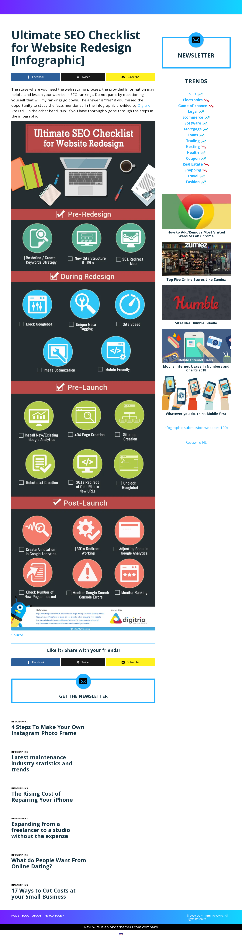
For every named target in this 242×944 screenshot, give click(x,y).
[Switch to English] (121, 934)
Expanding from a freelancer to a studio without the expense (40, 830)
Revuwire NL (196, 442)
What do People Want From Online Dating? (48, 863)
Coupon (193, 158)
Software (193, 123)
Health (193, 152)
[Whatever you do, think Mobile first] (196, 392)
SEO (192, 94)
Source (17, 635)
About (198, 5)
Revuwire (29, 5)
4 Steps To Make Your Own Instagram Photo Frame (47, 730)
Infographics (109, 5)
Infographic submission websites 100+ (196, 427)
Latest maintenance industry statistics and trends (41, 763)
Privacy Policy (54, 915)
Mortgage (193, 129)
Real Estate (193, 164)
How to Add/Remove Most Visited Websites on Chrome (196, 234)
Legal (193, 111)
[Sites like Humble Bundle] (196, 302)
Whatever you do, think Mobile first (196, 413)
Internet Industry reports (144, 5)
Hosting (193, 146)
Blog (186, 5)
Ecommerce (192, 117)
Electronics (193, 99)
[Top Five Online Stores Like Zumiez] (196, 258)
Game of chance (192, 105)
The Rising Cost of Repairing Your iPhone (42, 796)
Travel (192, 176)
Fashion (193, 181)
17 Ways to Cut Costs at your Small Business (43, 893)
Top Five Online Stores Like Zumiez (196, 279)
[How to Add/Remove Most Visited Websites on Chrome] (196, 211)
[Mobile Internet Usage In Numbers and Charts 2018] (196, 345)
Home (15, 915)
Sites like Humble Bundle (196, 323)
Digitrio (144, 105)
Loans (193, 134)
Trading (193, 140)
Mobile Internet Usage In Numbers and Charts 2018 (196, 368)
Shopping (193, 170)
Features (173, 5)
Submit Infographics (81, 5)
